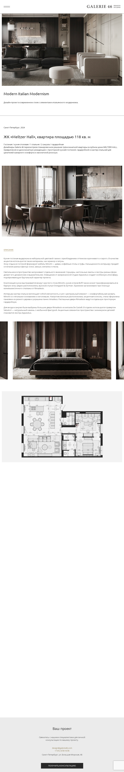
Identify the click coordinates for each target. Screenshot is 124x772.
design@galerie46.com (62, 748)
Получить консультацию (62, 765)
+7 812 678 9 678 (62, 750)
